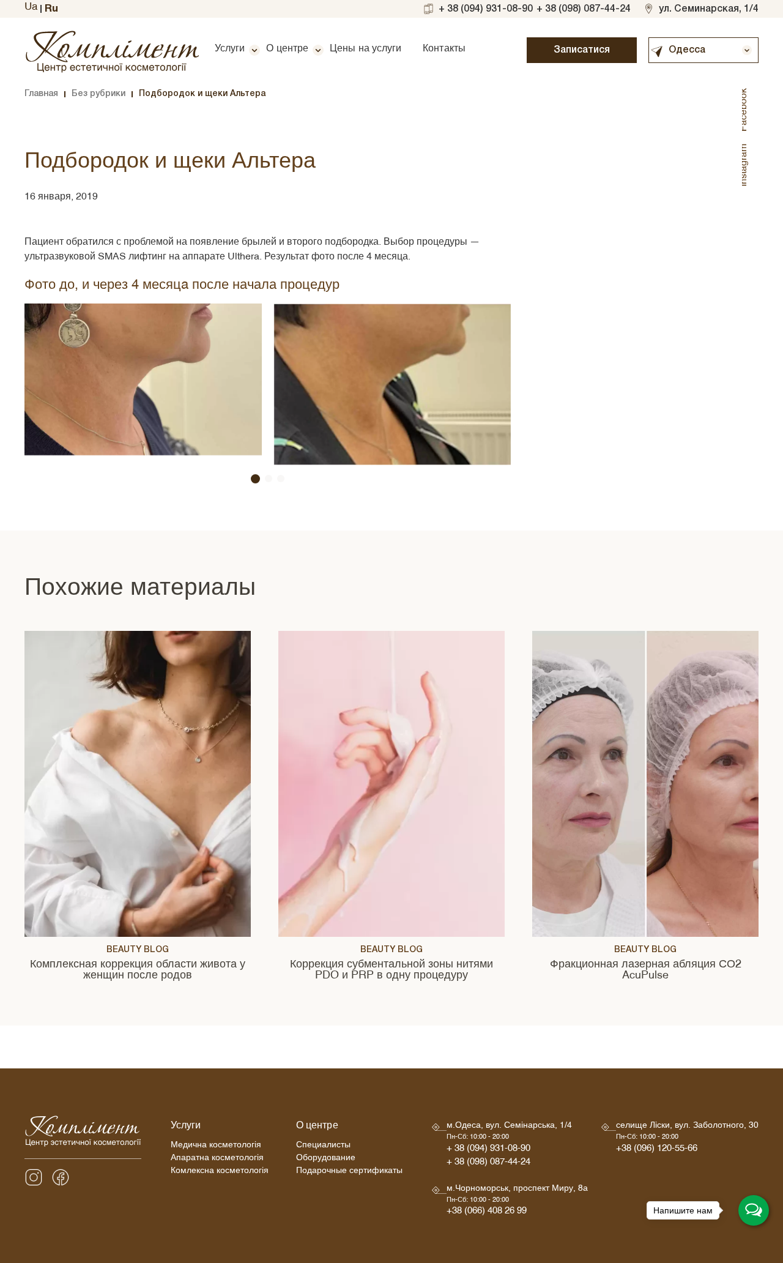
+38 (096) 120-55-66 (656, 1150)
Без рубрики (98, 94)
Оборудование (325, 1159)
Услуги (230, 50)
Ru (51, 8)
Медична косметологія (216, 1146)
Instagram (745, 165)
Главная (41, 94)
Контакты (444, 50)
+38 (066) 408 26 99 (487, 1212)
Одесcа (687, 50)
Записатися (582, 50)
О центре (287, 50)
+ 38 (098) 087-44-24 (583, 9)
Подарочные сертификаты (349, 1172)
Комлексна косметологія (220, 1172)
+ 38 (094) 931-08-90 (486, 9)
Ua (30, 8)
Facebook (745, 110)
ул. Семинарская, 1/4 (709, 9)
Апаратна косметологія (217, 1159)
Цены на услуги (365, 50)
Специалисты (323, 1146)
